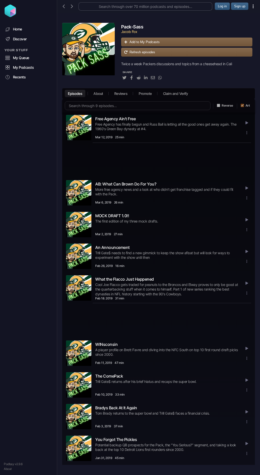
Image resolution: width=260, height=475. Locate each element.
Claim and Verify (175, 93)
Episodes (75, 93)
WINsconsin (106, 344)
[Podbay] (10, 15)
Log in (222, 6)
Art (248, 105)
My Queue (21, 58)
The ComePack (109, 376)
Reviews (121, 93)
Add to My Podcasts (144, 42)
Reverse (227, 105)
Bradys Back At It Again (116, 407)
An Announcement (112, 247)
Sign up (239, 6)
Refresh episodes (142, 52)
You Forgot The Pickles (116, 439)
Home (17, 29)
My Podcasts (23, 67)
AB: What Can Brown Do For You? (125, 183)
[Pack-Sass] (88, 54)
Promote (145, 93)
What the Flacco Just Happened (124, 279)
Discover (20, 39)
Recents (19, 77)
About (8, 469)
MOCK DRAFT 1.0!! (112, 215)
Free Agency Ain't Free (115, 118)
